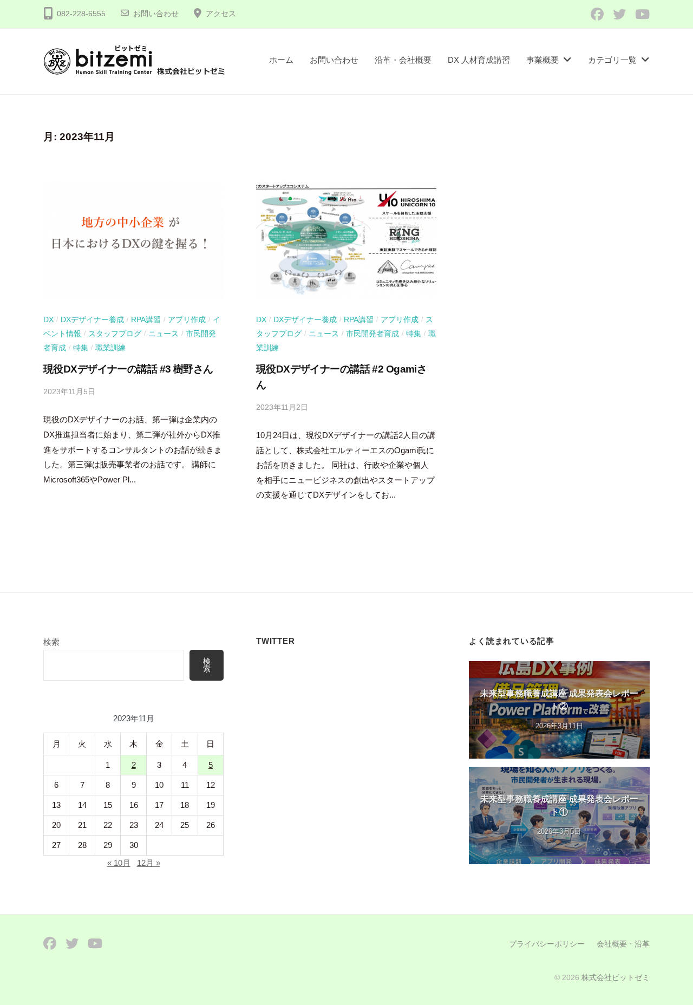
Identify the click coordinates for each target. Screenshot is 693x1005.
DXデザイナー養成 (92, 319)
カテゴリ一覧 (612, 59)
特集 (80, 347)
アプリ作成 (187, 319)
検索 (51, 642)
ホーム (281, 59)
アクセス (221, 14)
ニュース (163, 333)
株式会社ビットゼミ (615, 977)
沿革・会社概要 (403, 59)
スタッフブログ (114, 333)
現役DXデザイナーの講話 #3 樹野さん (128, 369)
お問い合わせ (156, 14)
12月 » (148, 862)
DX (48, 319)
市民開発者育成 (372, 333)
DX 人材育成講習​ (479, 59)
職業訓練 (110, 347)
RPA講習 (146, 319)
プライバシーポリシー (547, 943)
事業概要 (542, 59)
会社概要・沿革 (623, 943)
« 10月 (118, 862)
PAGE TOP (666, 966)
